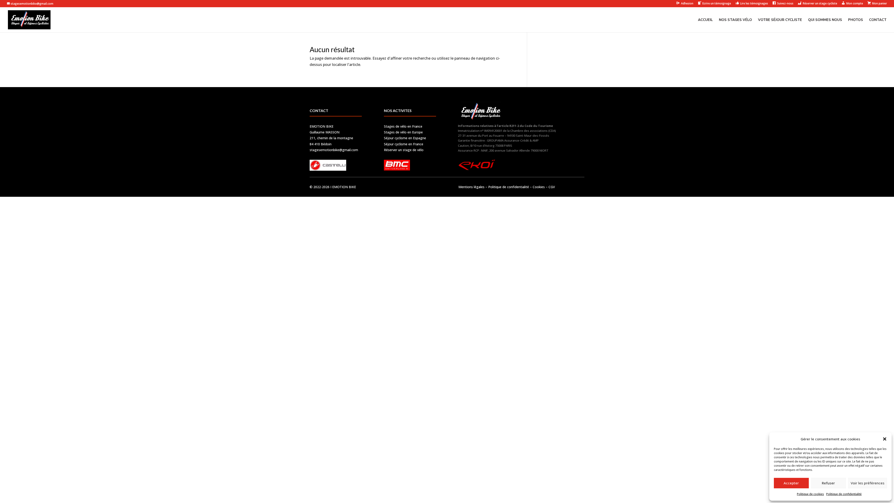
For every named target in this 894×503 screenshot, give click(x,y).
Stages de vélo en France (403, 126)
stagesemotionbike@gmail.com (334, 150)
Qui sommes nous (825, 20)
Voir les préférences (867, 483)
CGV (552, 187)
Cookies (539, 187)
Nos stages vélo (735, 20)
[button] (884, 439)
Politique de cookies (810, 494)
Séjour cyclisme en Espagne (405, 138)
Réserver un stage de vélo (403, 150)
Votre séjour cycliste (780, 20)
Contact (878, 20)
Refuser (828, 483)
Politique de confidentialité (844, 494)
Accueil (705, 20)
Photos (855, 20)
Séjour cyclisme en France (403, 144)
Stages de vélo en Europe (403, 132)
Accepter (791, 483)
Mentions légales (471, 187)
